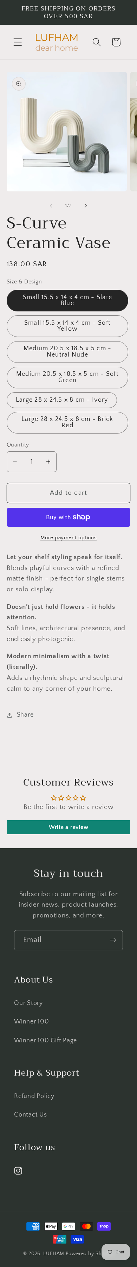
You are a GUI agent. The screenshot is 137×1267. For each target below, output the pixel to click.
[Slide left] (51, 205)
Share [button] (25, 714)
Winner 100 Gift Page (45, 1040)
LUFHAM (53, 1254)
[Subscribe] (113, 940)
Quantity (18, 445)
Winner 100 (31, 1021)
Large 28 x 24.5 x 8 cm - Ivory (62, 399)
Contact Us (30, 1114)
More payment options (68, 538)
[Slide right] (86, 205)
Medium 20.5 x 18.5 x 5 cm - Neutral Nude (68, 351)
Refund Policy (34, 1096)
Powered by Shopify (90, 1254)
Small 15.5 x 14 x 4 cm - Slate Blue (67, 300)
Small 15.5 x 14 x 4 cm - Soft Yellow (67, 326)
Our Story (28, 1003)
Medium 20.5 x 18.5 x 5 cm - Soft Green (67, 377)
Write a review (69, 827)
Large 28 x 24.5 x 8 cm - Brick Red (67, 422)
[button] (17, 42)
